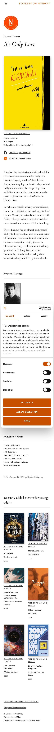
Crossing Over (33, 554)
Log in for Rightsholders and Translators (21, 701)
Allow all (27, 402)
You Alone (32, 613)
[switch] (47, 372)
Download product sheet (19, 152)
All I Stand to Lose (11, 672)
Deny (27, 421)
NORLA (17, 717)
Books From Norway (34, 3)
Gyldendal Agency (35, 477)
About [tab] (44, 316)
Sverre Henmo (12, 36)
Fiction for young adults (17, 134)
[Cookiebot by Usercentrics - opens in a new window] (39, 308)
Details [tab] (27, 316)
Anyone (37, 720)
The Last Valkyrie (10, 557)
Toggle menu (6, 3)
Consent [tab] (10, 316)
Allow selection (27, 412)
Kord (30, 720)
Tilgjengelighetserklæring (15, 707)
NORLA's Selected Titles (20, 158)
